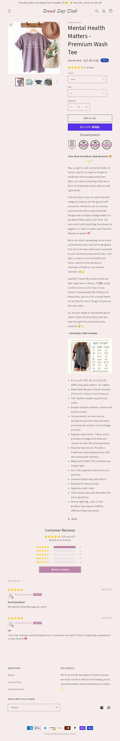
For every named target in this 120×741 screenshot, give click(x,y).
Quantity (72, 100)
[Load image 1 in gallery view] (19, 82)
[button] (9, 10)
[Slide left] (11, 82)
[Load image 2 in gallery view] (29, 82)
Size (69, 87)
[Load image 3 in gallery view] (38, 82)
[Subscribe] (56, 707)
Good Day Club (55, 734)
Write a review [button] (60, 569)
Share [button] (74, 518)
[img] (15, 589)
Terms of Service (16, 689)
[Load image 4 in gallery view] (48, 82)
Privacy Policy (15, 682)
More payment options (90, 134)
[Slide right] (56, 82)
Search (11, 675)
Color (70, 73)
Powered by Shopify (68, 734)
